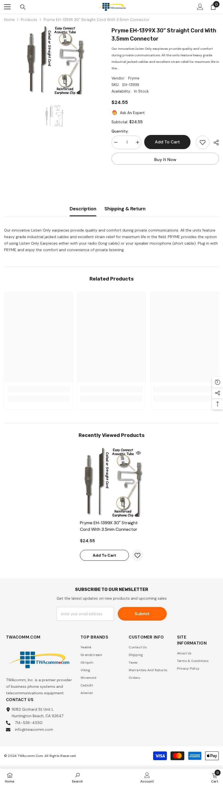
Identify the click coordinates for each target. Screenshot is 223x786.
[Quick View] (138, 453)
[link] (38, 389)
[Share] (214, 142)
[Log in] (200, 7)
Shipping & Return (124, 208)
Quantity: (120, 131)
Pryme (134, 78)
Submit (142, 614)
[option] (53, 60)
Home (9, 19)
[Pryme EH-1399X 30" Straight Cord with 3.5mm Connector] (111, 482)
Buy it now (165, 159)
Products (29, 19)
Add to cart (169, 142)
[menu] (7, 7)
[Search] (23, 7)
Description (83, 208)
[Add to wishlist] (202, 142)
